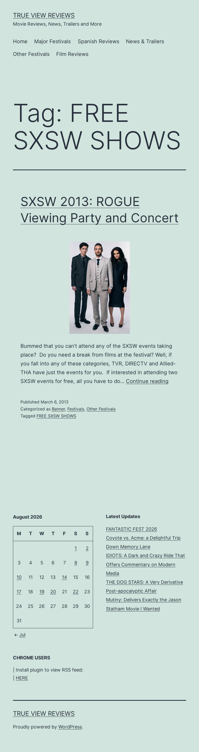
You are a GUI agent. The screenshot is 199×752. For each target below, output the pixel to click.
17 (19, 591)
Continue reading (147, 381)
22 (76, 591)
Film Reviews (72, 54)
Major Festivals (52, 41)
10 (19, 577)
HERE (22, 678)
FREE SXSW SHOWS (56, 415)
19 (41, 591)
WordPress (70, 726)
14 (64, 577)
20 (53, 591)
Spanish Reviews (98, 41)
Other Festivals (31, 54)
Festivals (75, 408)
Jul (22, 634)
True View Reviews (44, 15)
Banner (58, 408)
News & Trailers (145, 41)
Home (20, 41)
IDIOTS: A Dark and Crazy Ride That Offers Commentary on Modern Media (145, 564)
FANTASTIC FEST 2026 (131, 529)
